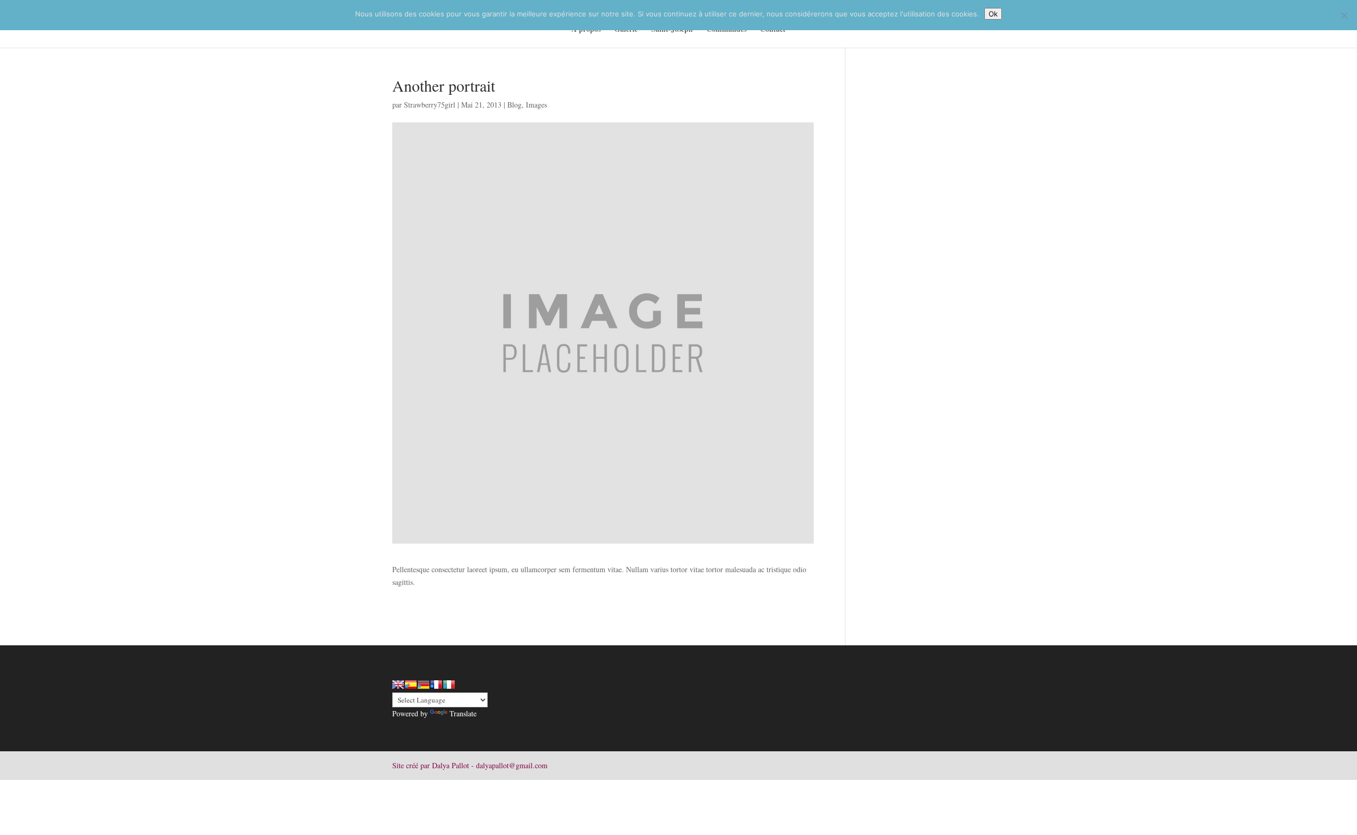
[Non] (1343, 15)
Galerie (626, 29)
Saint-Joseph (672, 29)
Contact (773, 29)
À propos (586, 29)
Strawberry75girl (429, 105)
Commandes (726, 29)
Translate (463, 713)
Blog (514, 105)
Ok (993, 14)
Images (536, 105)
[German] (423, 684)
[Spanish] (411, 684)
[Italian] (449, 684)
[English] (398, 684)
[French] (436, 684)
